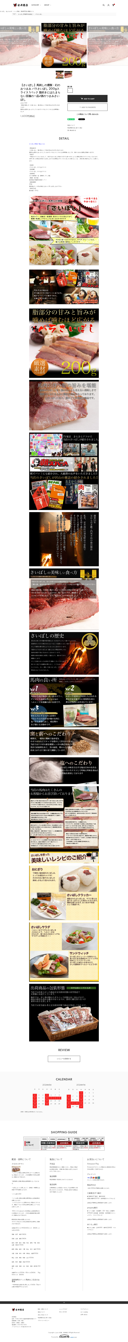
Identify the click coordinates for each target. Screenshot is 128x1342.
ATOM (65, 1312)
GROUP (46, 5)
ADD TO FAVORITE (89, 107)
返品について (71, 125)
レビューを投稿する (64, 1059)
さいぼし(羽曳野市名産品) (25, 14)
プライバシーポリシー (43, 1320)
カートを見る (84, 1312)
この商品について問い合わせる (87, 114)
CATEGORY (35, 5)
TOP (14, 14)
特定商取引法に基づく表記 (74, 128)
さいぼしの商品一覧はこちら (37, 144)
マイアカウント (84, 1309)
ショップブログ (63, 1309)
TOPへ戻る (64, 1302)
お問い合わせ (84, 1314)
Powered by (54, 1337)
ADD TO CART (89, 99)
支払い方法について (43, 1314)
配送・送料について (43, 1309)
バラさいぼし (38, 14)
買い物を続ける (71, 130)
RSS (60, 1312)
